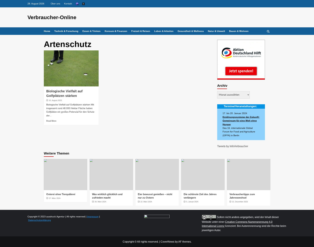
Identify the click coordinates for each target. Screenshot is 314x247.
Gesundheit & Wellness (191, 31)
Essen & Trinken (91, 31)
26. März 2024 (100, 202)
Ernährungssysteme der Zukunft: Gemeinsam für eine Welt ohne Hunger (241, 121)
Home (47, 31)
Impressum (93, 216)
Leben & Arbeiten (164, 31)
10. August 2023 (55, 100)
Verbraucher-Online (51, 17)
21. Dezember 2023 (240, 202)
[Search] (268, 31)
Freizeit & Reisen (140, 31)
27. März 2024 (54, 198)
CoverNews (167, 241)
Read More (51, 121)
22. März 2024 (146, 202)
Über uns (55, 3)
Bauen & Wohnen (239, 31)
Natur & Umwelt (216, 31)
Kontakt (68, 3)
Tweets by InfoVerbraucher (232, 146)
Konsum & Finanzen (116, 31)
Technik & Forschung (66, 31)
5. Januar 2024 (192, 202)
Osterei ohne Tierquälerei (60, 194)
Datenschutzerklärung (39, 220)
